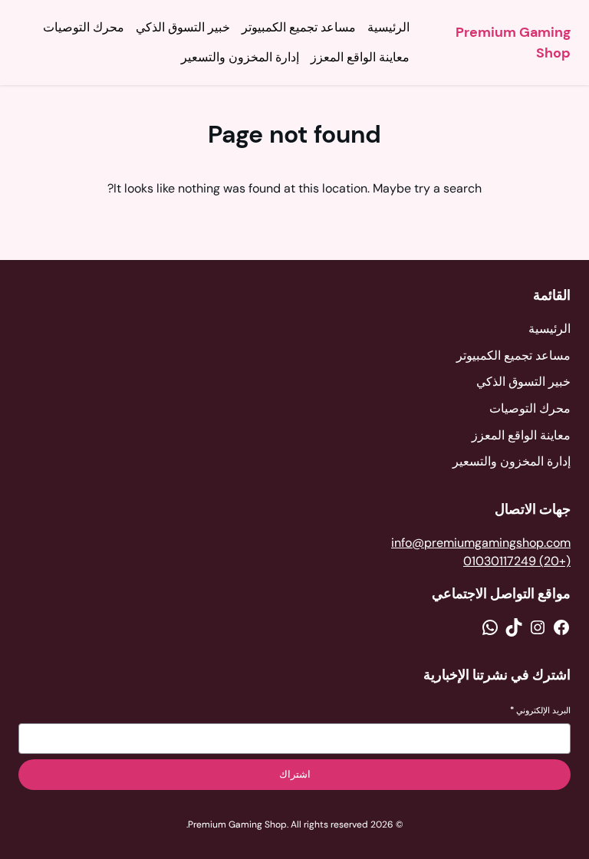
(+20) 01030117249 (517, 561)
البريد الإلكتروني (540, 710)
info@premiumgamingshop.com (481, 543)
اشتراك (295, 774)
